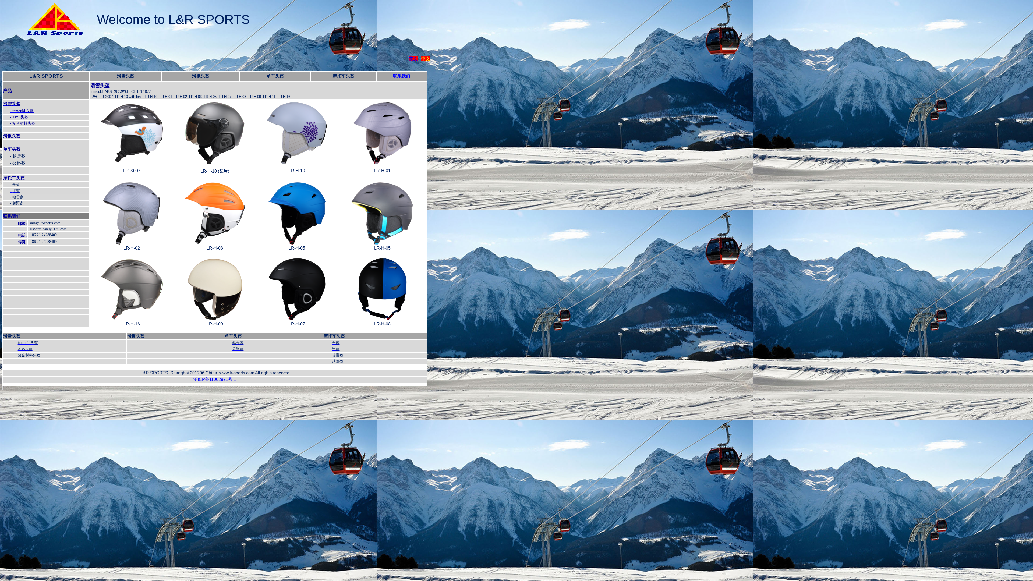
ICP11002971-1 (214, 379)
